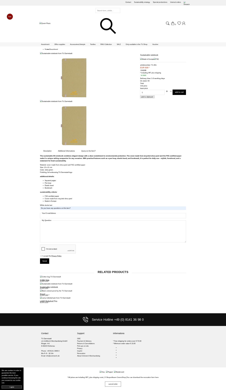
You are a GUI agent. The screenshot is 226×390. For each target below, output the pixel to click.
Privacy (79, 348)
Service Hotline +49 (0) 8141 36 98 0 (118, 319)
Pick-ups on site (83, 346)
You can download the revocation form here (142, 377)
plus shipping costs (96, 377)
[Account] (184, 23)
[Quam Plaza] (44, 23)
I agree (11, 387)
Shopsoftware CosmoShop (116, 377)
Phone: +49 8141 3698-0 (50, 351)
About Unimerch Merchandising (88, 356)
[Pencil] (56, 291)
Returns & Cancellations (86, 343)
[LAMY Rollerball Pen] (55, 298)
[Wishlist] (179, 23)
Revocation (81, 353)
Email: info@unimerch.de (50, 356)
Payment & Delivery (84, 341)
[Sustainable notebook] (56, 284)
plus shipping (156, 73)
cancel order (112, 384)
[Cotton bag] (50, 277)
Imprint (79, 351)
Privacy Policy (56, 256)
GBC (79, 338)
